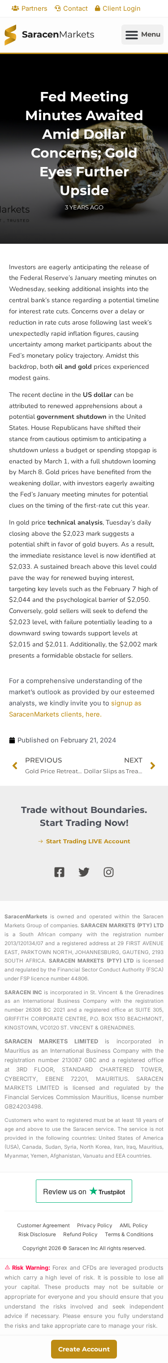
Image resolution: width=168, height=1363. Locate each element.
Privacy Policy (94, 1225)
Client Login (122, 8)
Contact (75, 8)
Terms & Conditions (129, 1234)
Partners (34, 8)
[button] (142, 35)
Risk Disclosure (37, 1234)
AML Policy (134, 1225)
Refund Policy (80, 1234)
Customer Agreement (43, 1225)
